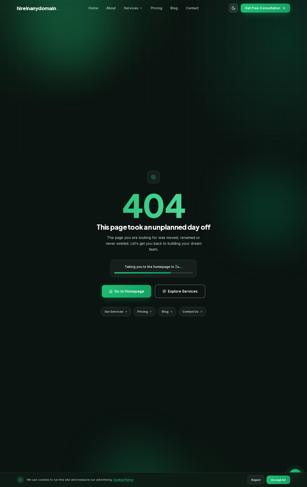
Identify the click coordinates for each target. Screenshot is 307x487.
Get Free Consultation (262, 8)
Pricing (156, 8)
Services (131, 8)
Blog (174, 8)
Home (93, 8)
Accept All (278, 480)
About (111, 8)
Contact (192, 8)
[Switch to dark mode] (233, 8)
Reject (255, 480)
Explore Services (101, 154)
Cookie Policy (123, 479)
